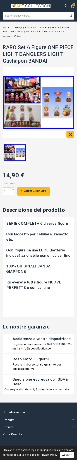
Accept (67, 455)
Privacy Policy (49, 454)
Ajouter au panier (33, 191)
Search (70, 15)
